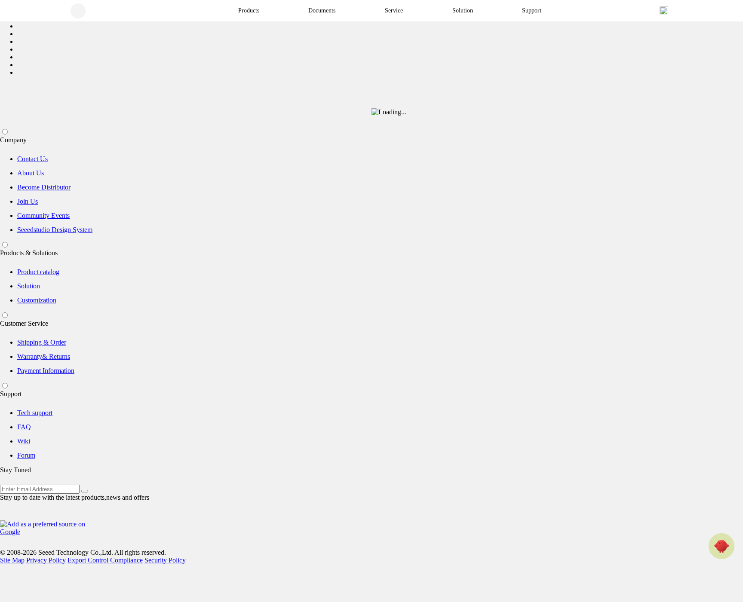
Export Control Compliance (105, 560)
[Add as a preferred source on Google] (47, 528)
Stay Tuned (15, 470)
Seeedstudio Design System (54, 229)
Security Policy (165, 560)
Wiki (23, 441)
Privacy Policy (46, 560)
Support (10, 393)
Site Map (12, 560)
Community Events (43, 215)
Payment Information (45, 370)
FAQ (24, 427)
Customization (36, 300)
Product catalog (38, 271)
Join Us (27, 201)
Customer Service (24, 323)
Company (13, 140)
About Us (30, 173)
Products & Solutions (29, 253)
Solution (28, 286)
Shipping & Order (41, 342)
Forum (26, 455)
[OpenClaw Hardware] (721, 546)
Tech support (34, 412)
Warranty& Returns (43, 356)
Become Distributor (44, 187)
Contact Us (32, 158)
